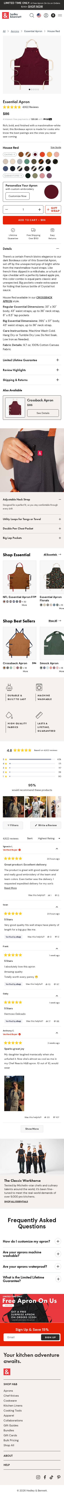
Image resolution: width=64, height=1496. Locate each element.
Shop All (9, 1445)
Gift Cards (10, 1435)
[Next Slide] (58, 806)
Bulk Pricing (11, 1440)
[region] (32, 806)
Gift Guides (11, 1425)
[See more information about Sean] (57, 907)
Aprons (15, 31)
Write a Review (49, 826)
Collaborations (13, 1420)
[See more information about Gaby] (57, 996)
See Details (43, 413)
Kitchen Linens (13, 1405)
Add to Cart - (32, 220)
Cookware (10, 1400)
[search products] (32, 15)
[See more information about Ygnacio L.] (57, 849)
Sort (30, 838)
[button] (32, 759)
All (4, 31)
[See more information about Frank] (57, 949)
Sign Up (50, 1337)
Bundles (9, 1430)
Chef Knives (11, 1396)
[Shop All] (32, 1315)
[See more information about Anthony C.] (57, 1033)
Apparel (9, 1415)
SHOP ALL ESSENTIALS (16, 1201)
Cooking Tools (13, 1410)
